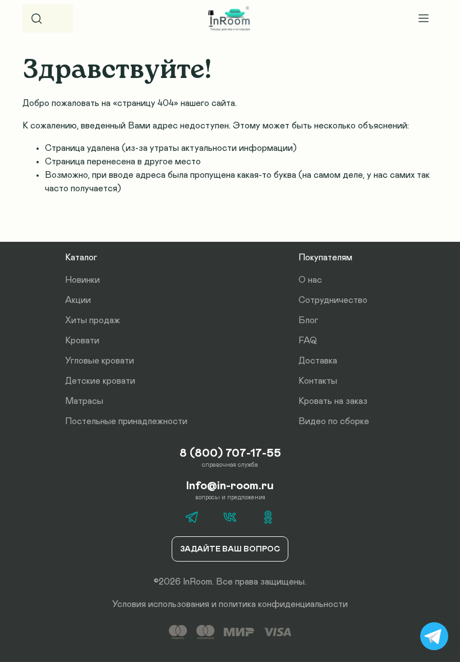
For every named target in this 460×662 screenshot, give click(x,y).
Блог (308, 320)
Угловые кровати (99, 360)
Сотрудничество (332, 300)
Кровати (82, 340)
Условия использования (160, 604)
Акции (78, 300)
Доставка (317, 360)
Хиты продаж (92, 320)
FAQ (307, 340)
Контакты (317, 380)
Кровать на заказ (332, 401)
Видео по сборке (333, 421)
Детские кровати (100, 380)
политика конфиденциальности (283, 604)
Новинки (82, 279)
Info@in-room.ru (230, 485)
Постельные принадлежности (126, 421)
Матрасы (84, 401)
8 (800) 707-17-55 (230, 453)
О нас (310, 279)
